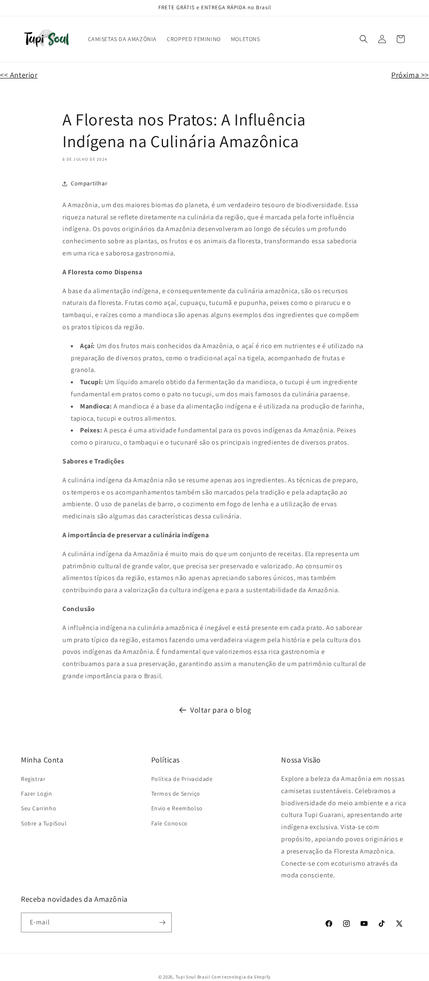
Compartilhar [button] (89, 183)
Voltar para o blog (220, 710)
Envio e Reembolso (177, 808)
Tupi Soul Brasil (193, 977)
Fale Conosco (169, 823)
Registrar (33, 779)
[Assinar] (162, 922)
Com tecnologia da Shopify (241, 977)
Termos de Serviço (175, 793)
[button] (363, 39)
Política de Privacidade (182, 779)
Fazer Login (36, 793)
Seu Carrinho (38, 808)
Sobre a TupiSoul (44, 823)
